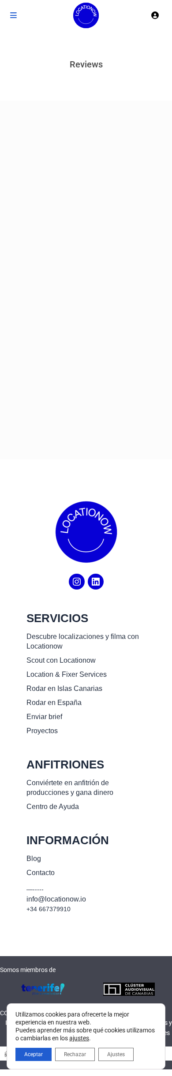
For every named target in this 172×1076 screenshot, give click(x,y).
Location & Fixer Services (66, 674)
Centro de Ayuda (52, 806)
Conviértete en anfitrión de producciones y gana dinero (69, 787)
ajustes (79, 1038)
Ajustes (116, 1054)
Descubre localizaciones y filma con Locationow (82, 641)
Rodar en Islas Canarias (64, 688)
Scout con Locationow (61, 660)
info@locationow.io (56, 899)
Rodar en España (54, 702)
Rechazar (75, 1054)
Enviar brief (44, 716)
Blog (33, 858)
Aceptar (33, 1054)
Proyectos (42, 731)
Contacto (40, 872)
